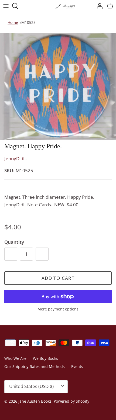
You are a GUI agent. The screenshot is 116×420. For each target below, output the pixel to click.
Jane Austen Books (35, 401)
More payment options (58, 309)
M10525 (28, 22)
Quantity (14, 242)
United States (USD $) (31, 386)
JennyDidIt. (15, 158)
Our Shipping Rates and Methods (34, 366)
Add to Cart (58, 278)
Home (13, 22)
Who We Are (15, 358)
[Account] (98, 6)
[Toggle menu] (6, 6)
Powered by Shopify (71, 401)
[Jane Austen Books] (58, 6)
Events (77, 366)
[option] (58, 86)
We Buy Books (45, 358)
